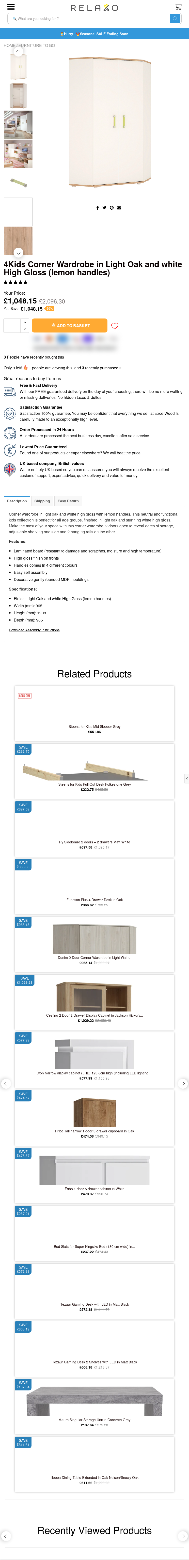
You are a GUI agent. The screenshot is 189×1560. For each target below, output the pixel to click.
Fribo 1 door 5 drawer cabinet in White (95, 1188)
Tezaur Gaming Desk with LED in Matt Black (94, 1304)
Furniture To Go (36, 45)
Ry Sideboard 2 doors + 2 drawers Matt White (94, 841)
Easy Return (68, 501)
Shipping (42, 501)
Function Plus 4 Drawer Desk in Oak (94, 899)
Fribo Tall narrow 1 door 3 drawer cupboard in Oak (94, 1130)
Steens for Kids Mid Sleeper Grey (95, 726)
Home (10, 45)
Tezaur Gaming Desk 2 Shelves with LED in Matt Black (94, 1361)
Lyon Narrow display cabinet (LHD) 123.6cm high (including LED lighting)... (94, 1072)
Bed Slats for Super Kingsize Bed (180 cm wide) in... (94, 1246)
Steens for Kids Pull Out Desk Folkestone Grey (94, 784)
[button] (16, 282)
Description (17, 501)
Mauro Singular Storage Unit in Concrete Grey (94, 1419)
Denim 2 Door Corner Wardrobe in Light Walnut (94, 957)
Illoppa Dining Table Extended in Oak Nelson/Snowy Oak (94, 1477)
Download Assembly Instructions (34, 629)
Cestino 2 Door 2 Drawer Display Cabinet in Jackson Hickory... (94, 1015)
